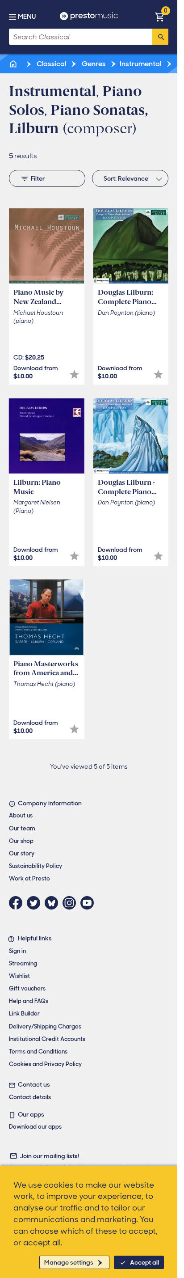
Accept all (144, 1262)
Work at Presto (29, 878)
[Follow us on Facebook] (18, 903)
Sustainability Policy (35, 866)
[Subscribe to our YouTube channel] (89, 903)
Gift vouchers (27, 988)
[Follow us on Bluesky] (54, 903)
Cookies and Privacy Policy (45, 1064)
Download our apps (35, 1126)
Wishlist (19, 976)
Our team (22, 828)
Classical (50, 63)
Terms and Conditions (38, 1051)
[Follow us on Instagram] (71, 903)
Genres (93, 63)
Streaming (23, 963)
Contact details (30, 1097)
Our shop (21, 841)
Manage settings (68, 1262)
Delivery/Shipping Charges (45, 1026)
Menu (27, 16)
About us (21, 815)
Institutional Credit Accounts (47, 1039)
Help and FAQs (28, 1001)
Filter (38, 178)
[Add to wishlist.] (74, 374)
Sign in (17, 951)
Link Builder (24, 1013)
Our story (21, 853)
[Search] (160, 37)
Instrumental (140, 63)
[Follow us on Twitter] (36, 903)
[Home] (14, 63)
